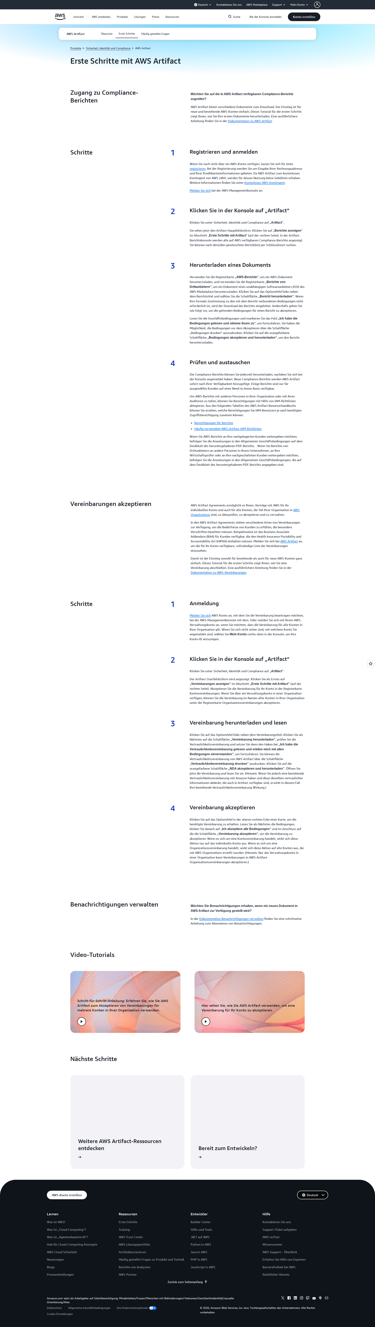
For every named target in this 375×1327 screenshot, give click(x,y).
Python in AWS (201, 1244)
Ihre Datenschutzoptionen (132, 1307)
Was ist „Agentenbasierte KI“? (67, 1237)
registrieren (197, 168)
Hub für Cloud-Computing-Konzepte (72, 1244)
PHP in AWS (199, 1259)
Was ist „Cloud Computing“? (66, 1230)
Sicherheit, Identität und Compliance (108, 48)
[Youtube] (314, 1298)
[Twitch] (307, 1298)
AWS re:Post (270, 1237)
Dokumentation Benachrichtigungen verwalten (231, 919)
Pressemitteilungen (60, 1274)
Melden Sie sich (200, 190)
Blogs (51, 1267)
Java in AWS (199, 1252)
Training (124, 1230)
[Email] (326, 1298)
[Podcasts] (320, 1298)
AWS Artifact (289, 541)
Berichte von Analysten (134, 1267)
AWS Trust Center (131, 1237)
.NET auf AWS (200, 1237)
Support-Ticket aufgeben (279, 1230)
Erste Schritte (128, 1222)
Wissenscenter (272, 1244)
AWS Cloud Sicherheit (62, 1252)
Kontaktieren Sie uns (276, 1222)
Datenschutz (54, 1307)
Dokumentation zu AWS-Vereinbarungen (218, 572)
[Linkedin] (295, 1298)
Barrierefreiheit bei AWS (279, 1267)
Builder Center (201, 1222)
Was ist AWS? (56, 1222)
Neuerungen (55, 1259)
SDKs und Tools (201, 1230)
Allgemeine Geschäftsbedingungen (89, 1307)
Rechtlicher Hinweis (275, 1274)
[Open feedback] (370, 663)
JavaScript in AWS (203, 1267)
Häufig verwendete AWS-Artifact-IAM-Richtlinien (228, 429)
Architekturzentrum (132, 1252)
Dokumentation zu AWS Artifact (250, 121)
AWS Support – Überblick (279, 1252)
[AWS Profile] (317, 5)
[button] (101, 16)
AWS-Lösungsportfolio (134, 1244)
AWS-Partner (128, 1274)
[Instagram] (301, 1298)
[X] (282, 1298)
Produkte (75, 48)
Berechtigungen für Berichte (213, 423)
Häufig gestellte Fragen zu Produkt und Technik (151, 1259)
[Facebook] (289, 1298)
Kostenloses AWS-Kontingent (264, 183)
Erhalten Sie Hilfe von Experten (283, 1259)
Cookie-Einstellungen (60, 1313)
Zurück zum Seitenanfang (185, 1282)
